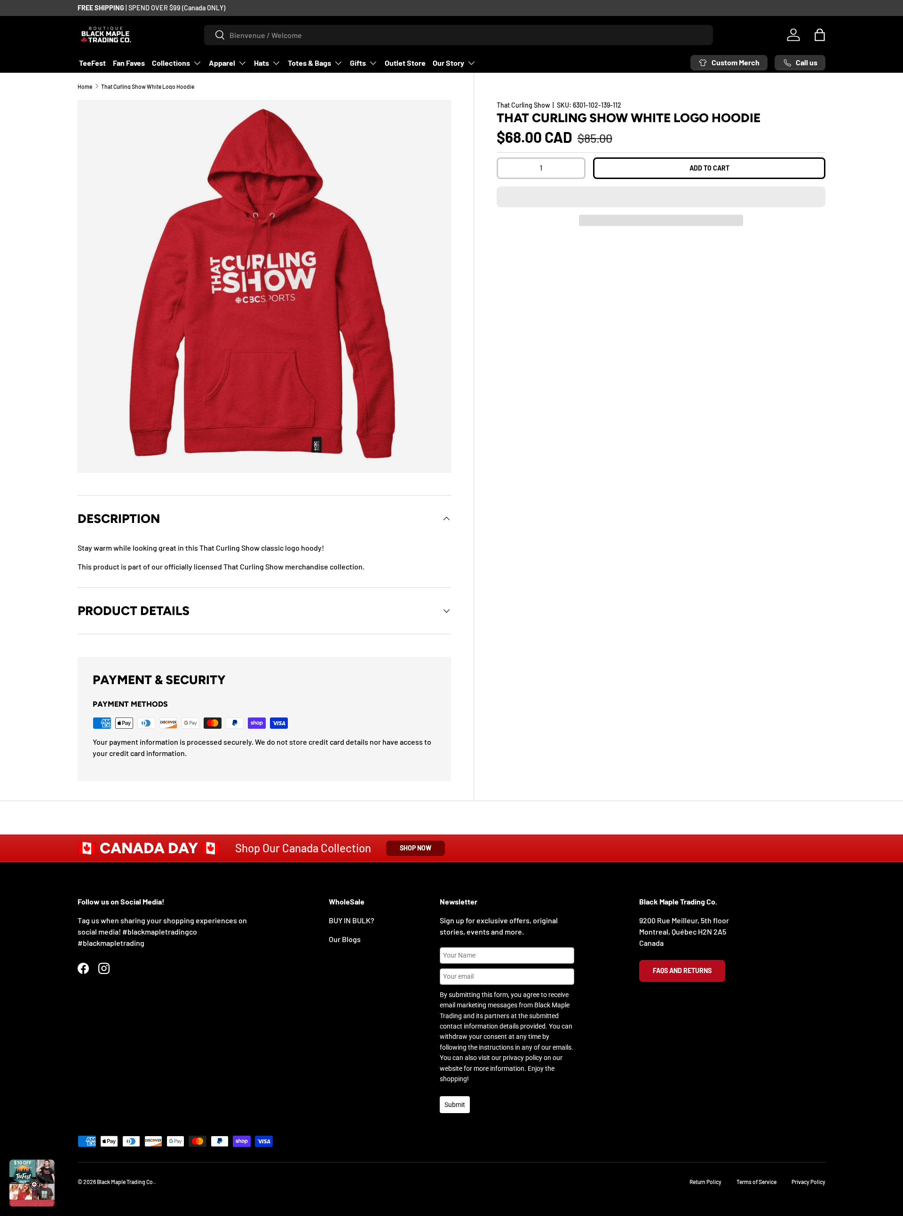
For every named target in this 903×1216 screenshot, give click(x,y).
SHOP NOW (415, 848)
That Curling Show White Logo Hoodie (147, 86)
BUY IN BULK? (351, 920)
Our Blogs (345, 939)
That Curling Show (523, 105)
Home (85, 86)
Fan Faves (129, 62)
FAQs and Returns (682, 970)
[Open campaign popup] (32, 1183)
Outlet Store (405, 62)
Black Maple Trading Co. (125, 1181)
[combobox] (458, 35)
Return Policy (705, 1181)
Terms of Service (756, 1181)
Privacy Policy (808, 1181)
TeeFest (92, 62)
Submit (454, 1104)
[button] (661, 197)
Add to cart (709, 168)
